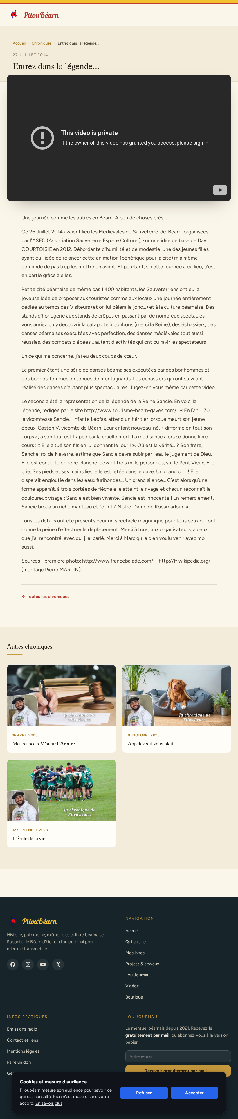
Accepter (194, 1092)
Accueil (19, 43)
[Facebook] (13, 964)
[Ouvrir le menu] (224, 15)
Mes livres (135, 952)
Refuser (144, 1092)
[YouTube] (43, 964)
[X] (58, 964)
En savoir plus (48, 1103)
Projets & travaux (142, 964)
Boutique (134, 997)
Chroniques (41, 43)
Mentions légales (23, 1051)
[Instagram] (28, 964)
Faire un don (19, 1062)
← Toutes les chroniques (45, 596)
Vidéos (132, 986)
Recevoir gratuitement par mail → (178, 1070)
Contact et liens (22, 1040)
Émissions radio (22, 1029)
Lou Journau (137, 975)
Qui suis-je (135, 941)
